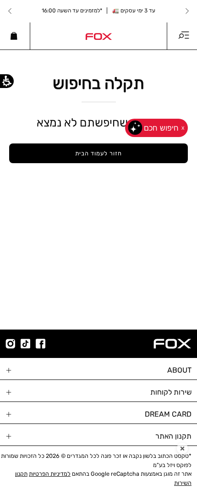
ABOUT (179, 370)
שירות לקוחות (171, 392)
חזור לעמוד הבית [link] (98, 153)
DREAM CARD (168, 414)
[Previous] (186, 11)
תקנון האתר (173, 436)
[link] (98, 35)
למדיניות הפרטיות (50, 473)
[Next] (10, 11)
